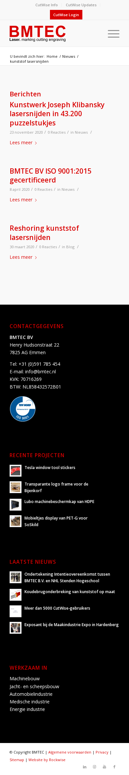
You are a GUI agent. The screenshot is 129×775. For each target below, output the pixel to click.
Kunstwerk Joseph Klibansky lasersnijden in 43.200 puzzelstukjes (57, 113)
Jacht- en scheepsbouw (34, 686)
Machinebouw (25, 678)
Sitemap (17, 759)
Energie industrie (27, 709)
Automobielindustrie (31, 694)
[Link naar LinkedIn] (85, 767)
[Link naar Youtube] (104, 767)
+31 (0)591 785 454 (39, 364)
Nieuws (81, 132)
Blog (70, 246)
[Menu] (110, 33)
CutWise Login (66, 14)
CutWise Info (46, 4)
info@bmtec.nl (40, 371)
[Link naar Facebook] (114, 767)
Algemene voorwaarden (69, 752)
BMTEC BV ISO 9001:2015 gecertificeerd (50, 175)
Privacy (102, 752)
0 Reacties (56, 132)
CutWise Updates (81, 4)
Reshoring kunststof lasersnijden (44, 232)
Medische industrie (30, 701)
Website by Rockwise (46, 759)
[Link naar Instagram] (95, 767)
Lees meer (21, 142)
